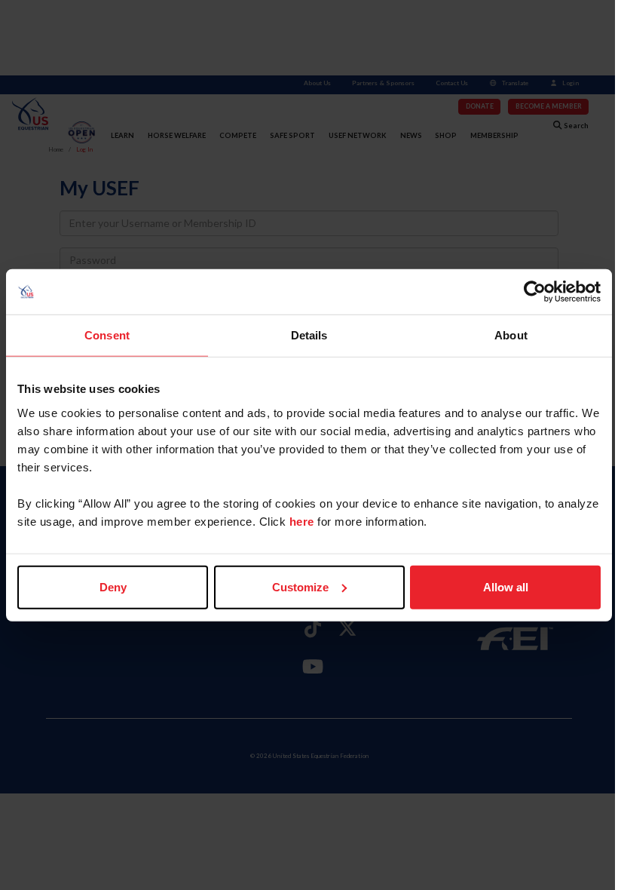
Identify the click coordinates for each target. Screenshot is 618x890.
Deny (113, 586)
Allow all (505, 586)
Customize (300, 586)
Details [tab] (309, 335)
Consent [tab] (107, 335)
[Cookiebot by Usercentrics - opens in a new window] (535, 292)
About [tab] (511, 335)
